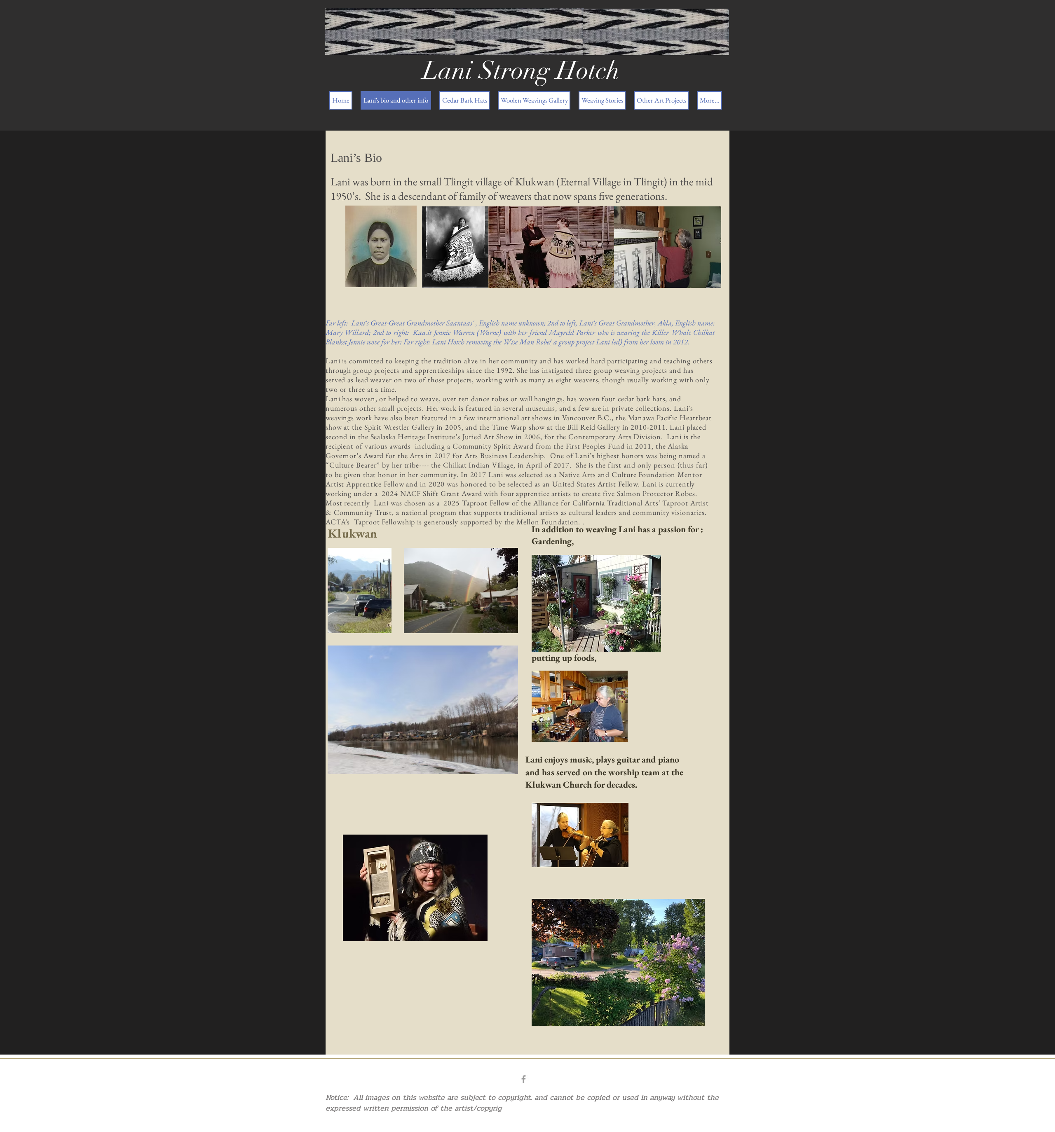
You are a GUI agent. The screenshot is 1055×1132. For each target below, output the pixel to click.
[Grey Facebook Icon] (523, 1079)
